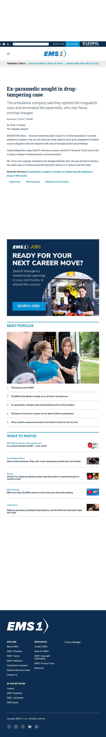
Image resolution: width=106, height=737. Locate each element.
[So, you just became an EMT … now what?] (93, 445)
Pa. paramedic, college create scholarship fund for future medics (42, 405)
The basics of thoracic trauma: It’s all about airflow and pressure (42, 413)
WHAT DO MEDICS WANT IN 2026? (46, 63)
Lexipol (25, 719)
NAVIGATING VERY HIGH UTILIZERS (84, 63)
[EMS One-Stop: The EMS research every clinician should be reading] (93, 492)
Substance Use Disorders (57, 182)
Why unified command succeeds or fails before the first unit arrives (44, 422)
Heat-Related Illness (16, 458)
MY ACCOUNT (72, 44)
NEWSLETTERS (58, 44)
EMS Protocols (13, 490)
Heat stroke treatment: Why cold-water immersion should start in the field (43, 461)
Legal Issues (15, 182)
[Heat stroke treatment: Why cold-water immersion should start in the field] (93, 460)
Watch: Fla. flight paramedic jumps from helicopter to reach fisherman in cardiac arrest (43, 477)
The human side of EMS (22, 388)
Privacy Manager (73, 642)
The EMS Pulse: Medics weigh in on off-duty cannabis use (39, 396)
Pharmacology (33, 182)
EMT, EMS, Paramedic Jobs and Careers (24, 443)
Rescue (10, 474)
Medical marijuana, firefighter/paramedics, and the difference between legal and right (44, 511)
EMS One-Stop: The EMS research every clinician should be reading (40, 492)
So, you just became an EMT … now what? (27, 446)
